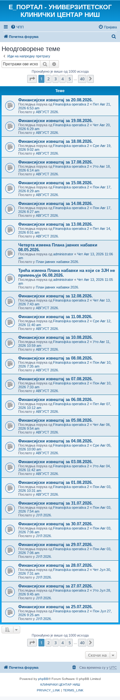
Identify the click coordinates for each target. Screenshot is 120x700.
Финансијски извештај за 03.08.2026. (55, 461)
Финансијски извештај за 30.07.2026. (55, 523)
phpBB (43, 679)
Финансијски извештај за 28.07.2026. (55, 565)
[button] (32, 79)
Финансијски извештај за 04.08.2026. (55, 441)
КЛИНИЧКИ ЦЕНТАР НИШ (60, 684)
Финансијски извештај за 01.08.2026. (55, 482)
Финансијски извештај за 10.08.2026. (55, 337)
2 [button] (48, 79)
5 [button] (69, 79)
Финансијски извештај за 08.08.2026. (55, 358)
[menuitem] (17, 27)
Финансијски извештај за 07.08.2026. (55, 378)
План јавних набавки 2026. (57, 262)
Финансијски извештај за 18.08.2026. (55, 141)
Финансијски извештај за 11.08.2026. (55, 316)
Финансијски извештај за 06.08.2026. (55, 399)
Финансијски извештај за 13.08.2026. (55, 224)
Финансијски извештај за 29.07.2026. (55, 544)
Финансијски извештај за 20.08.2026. (55, 100)
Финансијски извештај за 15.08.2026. (55, 182)
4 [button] (62, 79)
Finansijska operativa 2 (71, 104)
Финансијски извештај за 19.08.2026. (55, 120)
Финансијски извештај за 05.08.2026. (55, 420)
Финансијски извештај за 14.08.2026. (55, 203)
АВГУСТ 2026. (47, 112)
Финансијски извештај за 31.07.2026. (55, 503)
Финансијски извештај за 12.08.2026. (55, 296)
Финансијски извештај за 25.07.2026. (55, 606)
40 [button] (82, 79)
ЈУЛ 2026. (44, 515)
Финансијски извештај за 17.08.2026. (55, 162)
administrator (63, 254)
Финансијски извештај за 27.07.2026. (55, 586)
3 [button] (55, 79)
